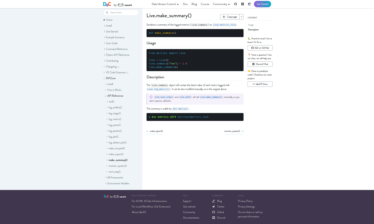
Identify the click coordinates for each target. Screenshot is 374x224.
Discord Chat (262, 64)
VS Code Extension (116, 72)
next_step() (115, 172)
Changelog (111, 66)
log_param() (115, 125)
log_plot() (113, 137)
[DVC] (117, 4)
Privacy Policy (245, 201)
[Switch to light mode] (249, 4)
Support (187, 201)
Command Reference (117, 49)
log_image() (115, 113)
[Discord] (242, 4)
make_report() (116, 154)
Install (109, 26)
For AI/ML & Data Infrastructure (149, 201)
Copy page (232, 16)
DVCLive (111, 78)
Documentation (191, 218)
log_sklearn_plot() (118, 142)
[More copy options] (241, 16)
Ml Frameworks (115, 177)
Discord (221, 218)
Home (109, 20)
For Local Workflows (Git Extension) (151, 207)
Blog (219, 201)
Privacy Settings (246, 207)
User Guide (112, 43)
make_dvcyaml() (117, 148)
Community (189, 212)
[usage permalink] (145, 43)
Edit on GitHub (262, 48)
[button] (104, 25)
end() (111, 102)
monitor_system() (118, 166)
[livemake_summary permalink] (145, 15)
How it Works (114, 90)
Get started (189, 207)
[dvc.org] (107, 196)
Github (220, 212)
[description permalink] (145, 77)
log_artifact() (115, 107)
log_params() (115, 131)
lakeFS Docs (262, 84)
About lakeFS (139, 212)
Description (253, 29)
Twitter (221, 207)
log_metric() (115, 119)
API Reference (115, 96)
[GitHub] (235, 4)
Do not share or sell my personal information (250, 214)
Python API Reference (117, 55)
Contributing (112, 61)
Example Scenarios (115, 37)
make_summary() (118, 160)
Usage (251, 24)
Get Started (262, 4)
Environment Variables (118, 183)
